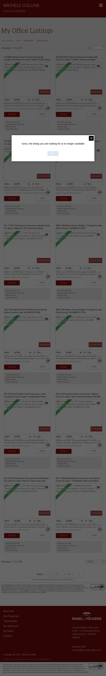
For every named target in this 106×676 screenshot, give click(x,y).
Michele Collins (21, 5)
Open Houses (43, 40)
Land (18, 40)
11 (69, 574)
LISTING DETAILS (12, 114)
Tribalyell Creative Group (21, 659)
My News (8, 631)
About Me (8, 611)
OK (53, 153)
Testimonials (10, 621)
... (62, 574)
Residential (28, 40)
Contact (7, 635)
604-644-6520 (10, 127)
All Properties (7, 40)
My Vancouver (11, 626)
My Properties (11, 616)
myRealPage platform (43, 659)
